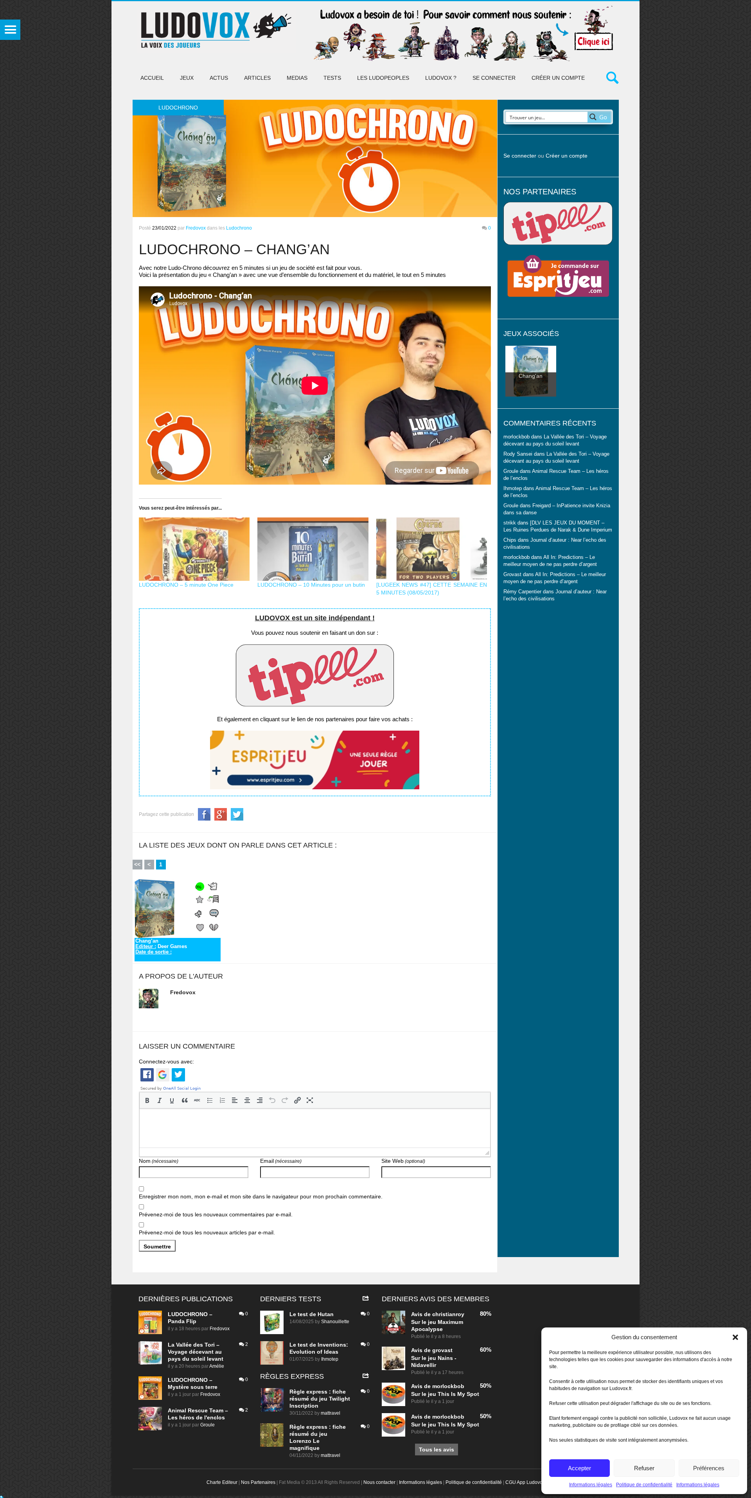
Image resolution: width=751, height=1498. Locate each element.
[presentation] (147, 1100)
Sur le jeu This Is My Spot (445, 1394)
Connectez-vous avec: (166, 1061)
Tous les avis (436, 1449)
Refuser (644, 1468)
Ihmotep (512, 488)
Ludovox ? (440, 78)
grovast (442, 1350)
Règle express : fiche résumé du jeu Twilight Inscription (319, 1398)
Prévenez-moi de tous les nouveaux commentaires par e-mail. (216, 1214)
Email (281, 1161)
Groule (207, 1425)
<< (137, 864)
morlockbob (448, 1386)
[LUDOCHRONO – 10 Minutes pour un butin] (312, 549)
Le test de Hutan (311, 1314)
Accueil (152, 78)
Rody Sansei (517, 454)
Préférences (708, 1468)
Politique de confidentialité (644, 1484)
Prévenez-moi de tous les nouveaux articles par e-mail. (207, 1232)
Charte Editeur (222, 1482)
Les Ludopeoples (383, 78)
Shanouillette (335, 1321)
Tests (332, 78)
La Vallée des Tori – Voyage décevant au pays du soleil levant (195, 1352)
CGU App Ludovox (525, 1482)
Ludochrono (239, 228)
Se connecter (494, 78)
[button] (735, 1337)
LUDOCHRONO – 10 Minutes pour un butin (311, 585)
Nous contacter (379, 1482)
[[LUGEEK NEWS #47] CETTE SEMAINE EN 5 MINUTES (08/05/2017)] (431, 549)
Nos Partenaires (258, 1482)
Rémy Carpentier (522, 592)
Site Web (403, 1161)
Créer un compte (558, 78)
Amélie (216, 1366)
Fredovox (196, 228)
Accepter (579, 1468)
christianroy (448, 1314)
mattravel (330, 1413)
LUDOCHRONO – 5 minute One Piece (186, 585)
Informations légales (590, 1484)
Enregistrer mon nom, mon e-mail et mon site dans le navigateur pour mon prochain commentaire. (261, 1196)
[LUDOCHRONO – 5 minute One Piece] (194, 549)
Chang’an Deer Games (161, 946)
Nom (158, 1161)
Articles (257, 78)
